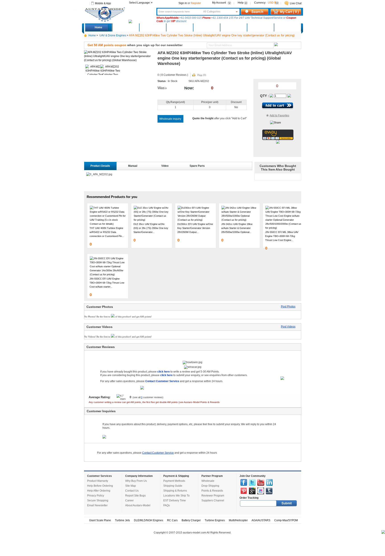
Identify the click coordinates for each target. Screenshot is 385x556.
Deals (125, 27)
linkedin (269, 482)
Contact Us (132, 490)
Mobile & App (103, 3)
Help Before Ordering (100, 485)
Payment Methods (174, 480)
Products (179, 27)
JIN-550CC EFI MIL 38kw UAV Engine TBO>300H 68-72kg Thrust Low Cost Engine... (281, 236)
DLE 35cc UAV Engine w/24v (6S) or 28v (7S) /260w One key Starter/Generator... (150, 228)
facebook (243, 482)
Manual (132, 165)
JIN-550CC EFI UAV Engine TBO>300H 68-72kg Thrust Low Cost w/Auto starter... (107, 282)
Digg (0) (201, 75)
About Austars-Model (137, 505)
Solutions (233, 27)
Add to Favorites (279, 115)
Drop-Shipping (210, 485)
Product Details (100, 165)
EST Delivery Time (174, 500)
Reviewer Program (212, 495)
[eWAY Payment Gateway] (277, 139)
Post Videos (288, 326)
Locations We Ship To (176, 495)
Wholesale (207, 480)
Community (206, 27)
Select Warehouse (287, 27)
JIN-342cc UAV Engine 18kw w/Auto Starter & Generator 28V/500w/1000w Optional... (236, 228)
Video (164, 165)
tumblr (269, 491)
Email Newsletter (97, 505)
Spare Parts (197, 165)
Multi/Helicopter (238, 520)
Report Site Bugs (135, 495)
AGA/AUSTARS (261, 520)
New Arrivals (152, 27)
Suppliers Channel (212, 500)
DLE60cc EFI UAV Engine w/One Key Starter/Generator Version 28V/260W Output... (195, 228)
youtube (260, 482)
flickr (260, 491)
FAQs (166, 505)
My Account (219, 2)
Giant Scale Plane (100, 520)
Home (98, 27)
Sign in (182, 3)
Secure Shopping (97, 500)
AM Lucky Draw (260, 27)
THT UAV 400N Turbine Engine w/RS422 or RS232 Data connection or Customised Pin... (107, 232)
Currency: (265, 2)
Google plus (252, 491)
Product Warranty (97, 480)
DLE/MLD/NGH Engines (148, 520)
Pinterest (243, 491)
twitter (252, 482)
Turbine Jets (122, 520)
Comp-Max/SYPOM (286, 520)
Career (129, 500)
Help (241, 2)
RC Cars (172, 520)
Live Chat (295, 3)
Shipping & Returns (175, 490)
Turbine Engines (215, 520)
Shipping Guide (172, 485)
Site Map (130, 485)
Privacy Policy (95, 495)
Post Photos (288, 306)
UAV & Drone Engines (112, 35)
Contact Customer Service (158, 452)
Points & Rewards (212, 490)
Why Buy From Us (136, 480)
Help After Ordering (98, 490)
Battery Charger (191, 520)
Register (196, 3)
